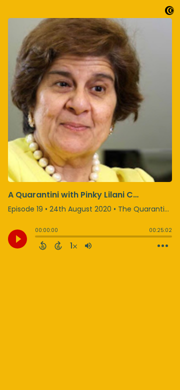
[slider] (38, 237)
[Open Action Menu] (163, 246)
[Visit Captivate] (169, 12)
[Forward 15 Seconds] (58, 246)
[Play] (17, 239)
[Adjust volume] (88, 246)
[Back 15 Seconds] (42, 246)
